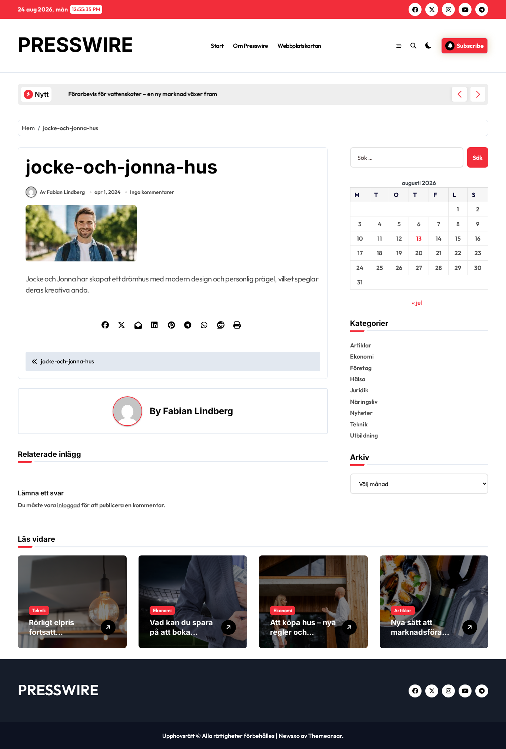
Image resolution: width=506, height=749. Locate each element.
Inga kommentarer (152, 192)
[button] (477, 94)
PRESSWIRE (75, 45)
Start (217, 45)
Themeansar (325, 735)
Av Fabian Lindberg (62, 192)
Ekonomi (362, 356)
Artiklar (361, 345)
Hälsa (358, 379)
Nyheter (361, 412)
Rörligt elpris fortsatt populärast (51, 632)
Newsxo (289, 735)
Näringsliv (364, 401)
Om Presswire (250, 45)
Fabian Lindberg (198, 411)
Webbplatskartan (299, 45)
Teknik (358, 424)
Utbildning (364, 435)
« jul (417, 302)
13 (419, 238)
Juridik (359, 390)
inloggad (68, 505)
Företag (361, 368)
